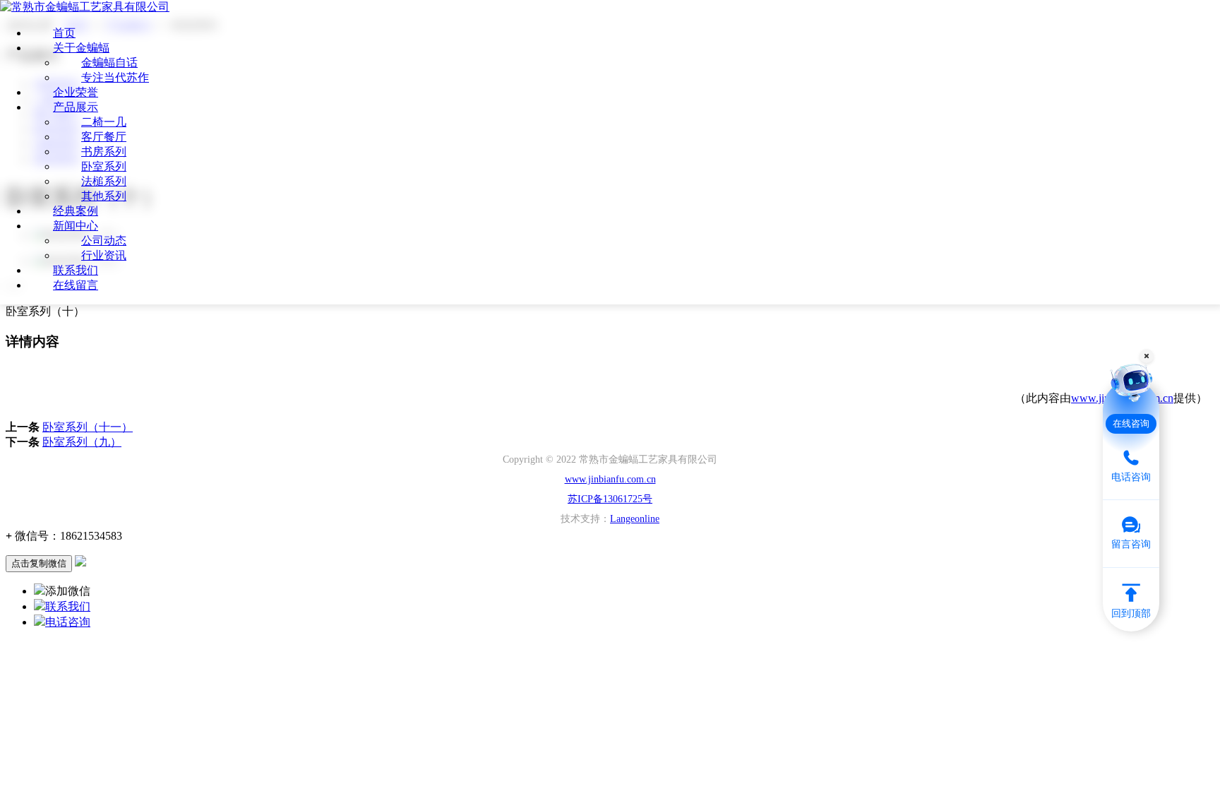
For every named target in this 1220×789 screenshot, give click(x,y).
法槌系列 (103, 181)
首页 (64, 33)
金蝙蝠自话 (109, 63)
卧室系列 (103, 166)
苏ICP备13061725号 (610, 499)
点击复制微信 (38, 563)
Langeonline (634, 519)
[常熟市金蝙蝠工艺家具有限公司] (84, 7)
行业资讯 (103, 255)
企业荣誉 (75, 92)
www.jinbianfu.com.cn (610, 479)
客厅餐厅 (103, 137)
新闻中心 (75, 226)
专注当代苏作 (115, 77)
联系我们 (75, 270)
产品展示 (75, 107)
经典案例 (75, 211)
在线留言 (75, 285)
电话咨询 (67, 622)
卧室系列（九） (81, 442)
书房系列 (103, 152)
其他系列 (103, 196)
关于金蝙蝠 (81, 48)
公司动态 (103, 241)
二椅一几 (103, 122)
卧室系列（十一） (87, 427)
